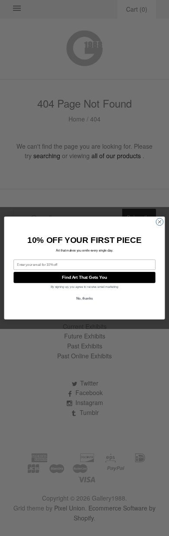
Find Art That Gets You (84, 277)
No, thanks (84, 298)
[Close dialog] (159, 222)
